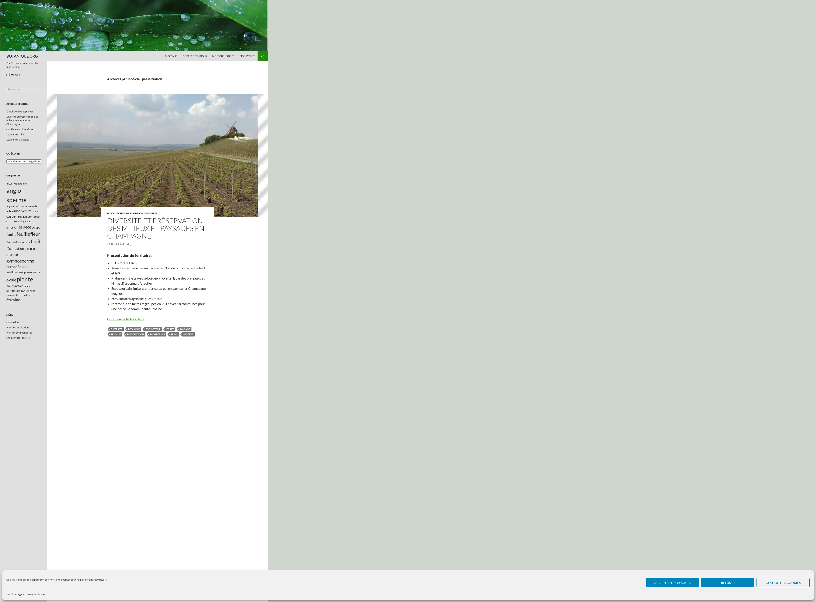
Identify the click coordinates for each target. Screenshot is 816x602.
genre (29, 248)
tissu (23, 295)
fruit (36, 241)
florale (10, 242)
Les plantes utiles (15, 134)
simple (23, 290)
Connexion (12, 322)
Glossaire (171, 56)
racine (27, 286)
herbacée (13, 266)
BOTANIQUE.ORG (22, 56)
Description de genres (141, 213)
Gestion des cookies (783, 583)
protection (157, 334)
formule (25, 242)
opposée (26, 272)
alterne (11, 183)
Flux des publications (18, 327)
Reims (174, 334)
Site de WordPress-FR (18, 337)
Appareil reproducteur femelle (21, 206)
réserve (188, 334)
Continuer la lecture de (125, 319)
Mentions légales (15, 594)
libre (24, 267)
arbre (10, 211)
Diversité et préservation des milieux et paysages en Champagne (155, 228)
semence (12, 290)
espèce (25, 226)
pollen (10, 286)
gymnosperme (20, 260)
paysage (185, 329)
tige (18, 295)
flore (18, 242)
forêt (170, 329)
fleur (35, 234)
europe (36, 227)
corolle (11, 221)
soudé (31, 290)
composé (34, 216)
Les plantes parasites (17, 139)
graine (12, 254)
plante (25, 279)
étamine (13, 299)
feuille (23, 234)
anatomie (21, 183)
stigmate (11, 295)
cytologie (21, 221)
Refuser (728, 583)
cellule (23, 216)
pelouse (116, 334)
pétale (19, 286)
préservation (135, 334)
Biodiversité (247, 56)
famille (11, 234)
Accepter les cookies (672, 583)
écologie (134, 329)
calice (35, 211)
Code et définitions (195, 56)
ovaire (35, 272)
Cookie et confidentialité (19, 129)
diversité (116, 329)
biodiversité (22, 211)
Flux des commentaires (19, 332)
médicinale (13, 272)
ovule (11, 279)
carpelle (13, 216)
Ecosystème (153, 329)
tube (28, 295)
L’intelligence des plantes (19, 111)
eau (29, 221)
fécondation (15, 248)
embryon (12, 227)
